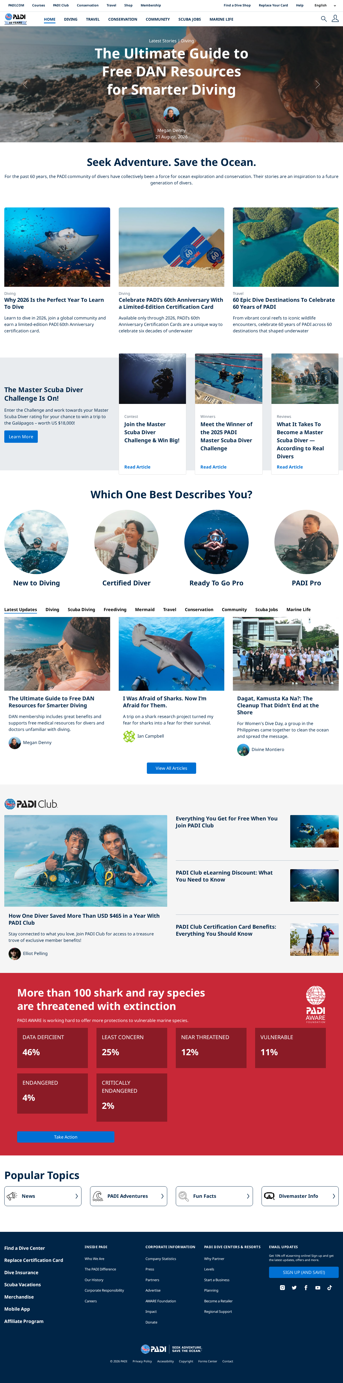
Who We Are (94, 1258)
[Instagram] (282, 1288)
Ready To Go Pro (216, 582)
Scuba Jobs (189, 19)
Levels (209, 1269)
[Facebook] (306, 1288)
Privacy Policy (142, 1361)
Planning (211, 1290)
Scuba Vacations (22, 1284)
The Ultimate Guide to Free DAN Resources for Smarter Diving (172, 70)
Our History (94, 1279)
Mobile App (17, 1309)
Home (49, 19)
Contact (227, 1361)
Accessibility (166, 1361)
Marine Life (221, 19)
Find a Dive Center (24, 1248)
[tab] (22, 609)
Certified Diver (126, 582)
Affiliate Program (24, 1321)
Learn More (21, 437)
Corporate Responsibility (104, 1290)
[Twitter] (294, 1288)
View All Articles (171, 768)
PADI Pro (306, 582)
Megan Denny (171, 130)
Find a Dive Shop (237, 5)
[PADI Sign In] (335, 19)
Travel (111, 5)
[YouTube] (317, 1288)
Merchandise (19, 1297)
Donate (151, 1322)
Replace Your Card (273, 5)
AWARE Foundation (161, 1301)
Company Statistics (161, 1258)
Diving (70, 19)
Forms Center (208, 1361)
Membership (151, 5)
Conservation (88, 5)
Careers (91, 1301)
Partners (152, 1279)
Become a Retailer (218, 1301)
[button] (25, 84)
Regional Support (218, 1311)
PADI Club (61, 5)
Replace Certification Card (33, 1260)
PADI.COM (16, 5)
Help (300, 5)
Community (158, 19)
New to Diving (36, 582)
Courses (38, 5)
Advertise (153, 1290)
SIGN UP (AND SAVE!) (304, 1272)
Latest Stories (163, 40)
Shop (128, 5)
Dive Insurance (21, 1272)
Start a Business (216, 1279)
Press (150, 1269)
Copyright (186, 1361)
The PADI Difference (100, 1269)
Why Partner (214, 1258)
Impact (151, 1311)
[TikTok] (329, 1288)
